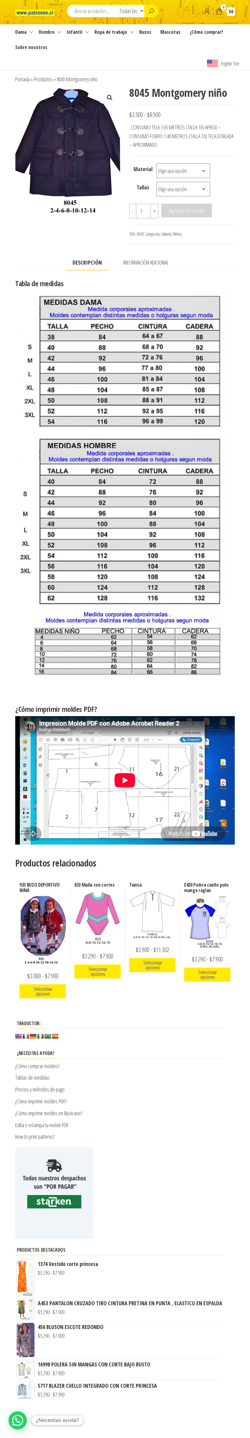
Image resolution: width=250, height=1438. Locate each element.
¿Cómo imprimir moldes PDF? (41, 1101)
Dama (21, 32)
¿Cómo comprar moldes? (37, 1066)
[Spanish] (55, 1036)
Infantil (74, 32)
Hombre (47, 32)
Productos (43, 79)
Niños (177, 234)
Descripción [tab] (87, 262)
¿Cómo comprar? (206, 32)
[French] (26, 1036)
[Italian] (40, 1036)
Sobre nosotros (31, 47)
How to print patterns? (34, 1136)
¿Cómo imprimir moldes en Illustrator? (48, 1113)
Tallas (143, 187)
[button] (109, 97)
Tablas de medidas (32, 1077)
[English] (18, 1036)
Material (143, 169)
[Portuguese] (48, 1036)
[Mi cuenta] (207, 11)
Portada (22, 79)
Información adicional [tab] (146, 262)
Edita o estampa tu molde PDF (42, 1125)
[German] (33, 1036)
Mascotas (170, 32)
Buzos (145, 32)
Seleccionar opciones (43, 991)
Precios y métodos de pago (40, 1089)
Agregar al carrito (186, 210)
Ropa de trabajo (111, 32)
